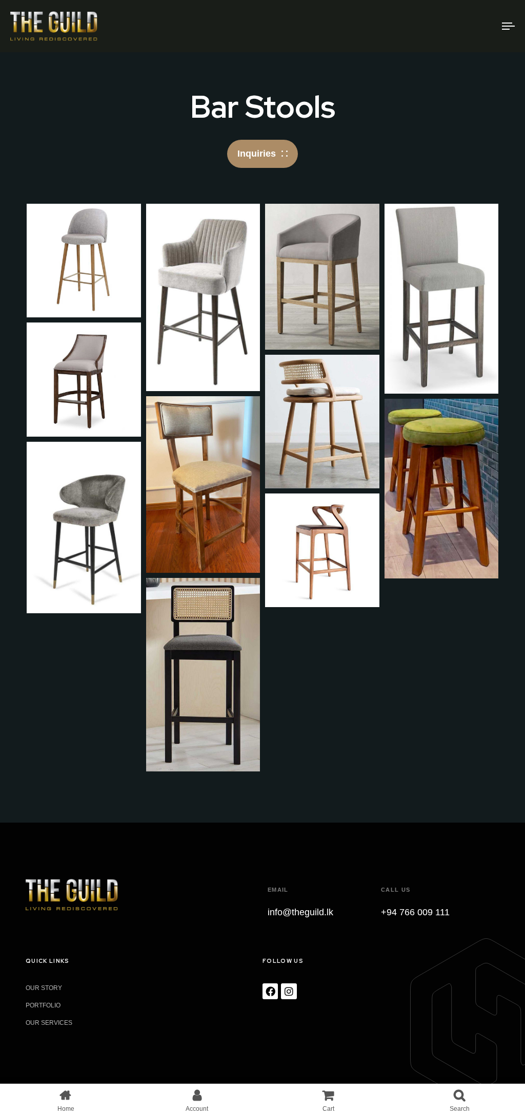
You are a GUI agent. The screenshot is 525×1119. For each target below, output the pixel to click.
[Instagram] (288, 991)
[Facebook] (270, 991)
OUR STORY (44, 988)
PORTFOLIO (43, 1005)
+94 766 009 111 (415, 912)
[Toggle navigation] (431, 26)
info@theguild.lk (300, 912)
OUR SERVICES (49, 1022)
